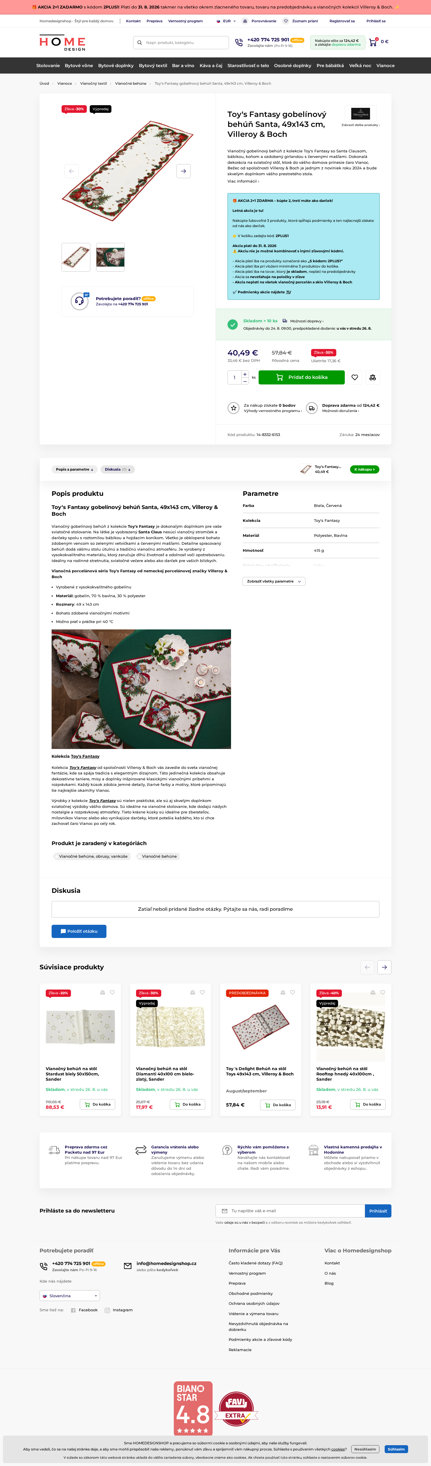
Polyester (323, 535)
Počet (235, 377)
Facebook (88, 1309)
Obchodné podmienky (251, 1293)
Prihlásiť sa (376, 21)
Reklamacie (240, 1349)
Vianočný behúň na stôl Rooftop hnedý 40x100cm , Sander (345, 1074)
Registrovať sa (342, 21)
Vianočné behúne (130, 83)
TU (288, 292)
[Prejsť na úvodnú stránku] (62, 43)
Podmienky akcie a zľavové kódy (260, 1339)
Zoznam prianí (305, 21)
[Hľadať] (139, 42)
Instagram (123, 1309)
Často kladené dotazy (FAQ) (256, 1263)
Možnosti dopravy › (307, 321)
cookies (338, 1449)
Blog (329, 1283)
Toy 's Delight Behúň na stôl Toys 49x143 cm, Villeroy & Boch (260, 1071)
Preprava (154, 21)
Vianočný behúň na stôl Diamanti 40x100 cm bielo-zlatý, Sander (165, 1074)
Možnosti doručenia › (340, 410)
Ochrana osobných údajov (254, 1303)
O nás (330, 1273)
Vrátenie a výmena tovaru (254, 1313)
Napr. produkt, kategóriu (170, 42)
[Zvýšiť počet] (245, 374)
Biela (319, 505)
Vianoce (64, 83)
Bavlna (340, 535)
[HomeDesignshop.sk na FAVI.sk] (236, 1408)
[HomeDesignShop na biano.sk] (193, 1408)
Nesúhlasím (365, 1449)
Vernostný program (185, 21)
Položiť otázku (82, 931)
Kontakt (133, 21)
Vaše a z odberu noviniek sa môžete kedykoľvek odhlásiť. (284, 1222)
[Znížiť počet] (245, 381)
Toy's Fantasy (85, 756)
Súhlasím (396, 1449)
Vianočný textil (93, 83)
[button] (184, 171)
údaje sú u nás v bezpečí (244, 1222)
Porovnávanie (264, 21)
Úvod (44, 83)
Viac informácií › (243, 181)
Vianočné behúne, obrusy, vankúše (93, 856)
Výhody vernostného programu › (273, 410)
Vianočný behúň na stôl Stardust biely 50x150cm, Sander (72, 1074)
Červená (334, 505)
